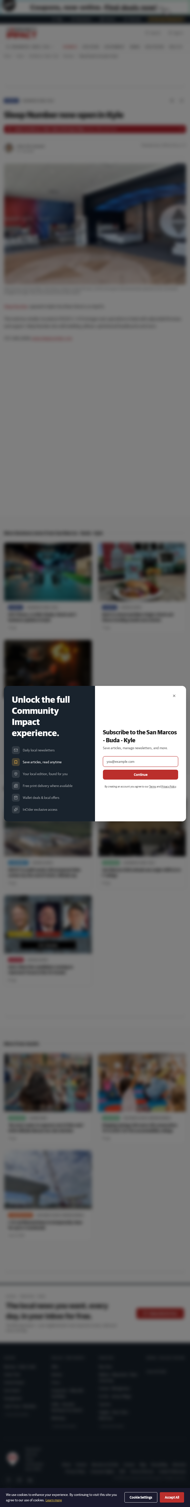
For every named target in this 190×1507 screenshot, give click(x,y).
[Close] (174, 696)
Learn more (54, 1500)
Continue (140, 775)
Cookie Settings (141, 1497)
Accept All (172, 1497)
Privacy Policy (168, 786)
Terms (152, 786)
